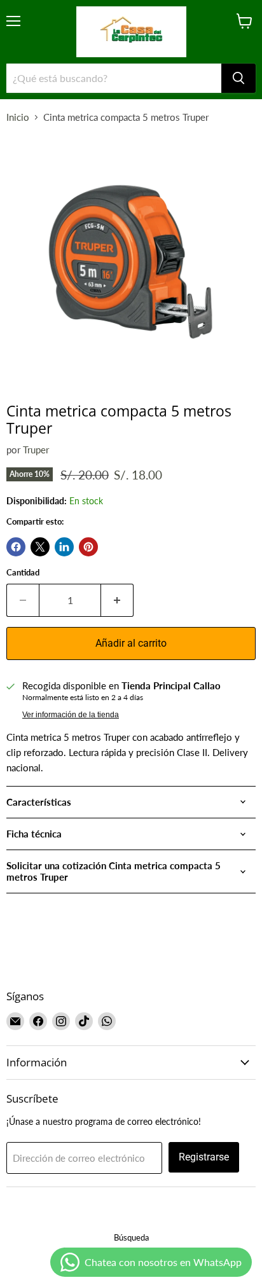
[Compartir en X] (40, 546)
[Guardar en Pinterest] (88, 546)
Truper (36, 449)
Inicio (17, 117)
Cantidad (22, 572)
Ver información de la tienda (70, 714)
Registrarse (204, 1157)
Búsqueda (131, 1237)
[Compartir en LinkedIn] (64, 546)
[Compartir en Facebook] (15, 546)
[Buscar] (238, 78)
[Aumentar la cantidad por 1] (117, 600)
